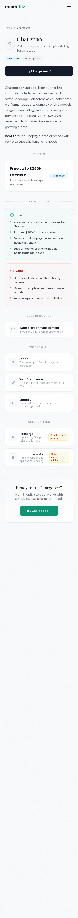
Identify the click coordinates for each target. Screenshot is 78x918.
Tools (8, 27)
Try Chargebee (37, 71)
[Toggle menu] (69, 6)
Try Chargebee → (39, 510)
